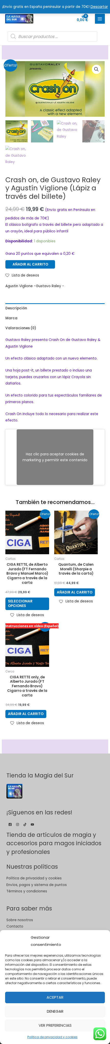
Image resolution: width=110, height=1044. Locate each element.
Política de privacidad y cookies (52, 1037)
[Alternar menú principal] (100, 19)
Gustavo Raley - (50, 286)
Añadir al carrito (30, 264)
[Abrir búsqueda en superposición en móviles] (52, 36)
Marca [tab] (11, 318)
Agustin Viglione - (20, 286)
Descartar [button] (99, 6)
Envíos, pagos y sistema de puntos (36, 884)
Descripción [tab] (16, 308)
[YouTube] (32, 824)
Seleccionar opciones (20, 603)
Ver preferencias (55, 1025)
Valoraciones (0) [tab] (20, 328)
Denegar (55, 1011)
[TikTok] (25, 824)
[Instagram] (17, 824)
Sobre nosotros (19, 920)
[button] (96, 69)
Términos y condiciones (26, 891)
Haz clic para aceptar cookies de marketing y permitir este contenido (55, 457)
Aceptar (55, 997)
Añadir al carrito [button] (74, 592)
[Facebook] (10, 824)
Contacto (14, 926)
